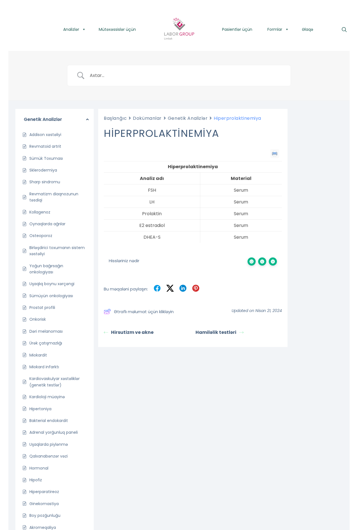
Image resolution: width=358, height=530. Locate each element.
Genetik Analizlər (188, 118)
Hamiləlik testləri (216, 332)
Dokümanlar (147, 118)
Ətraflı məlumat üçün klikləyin (144, 312)
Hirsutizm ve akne (132, 332)
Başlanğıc (115, 118)
